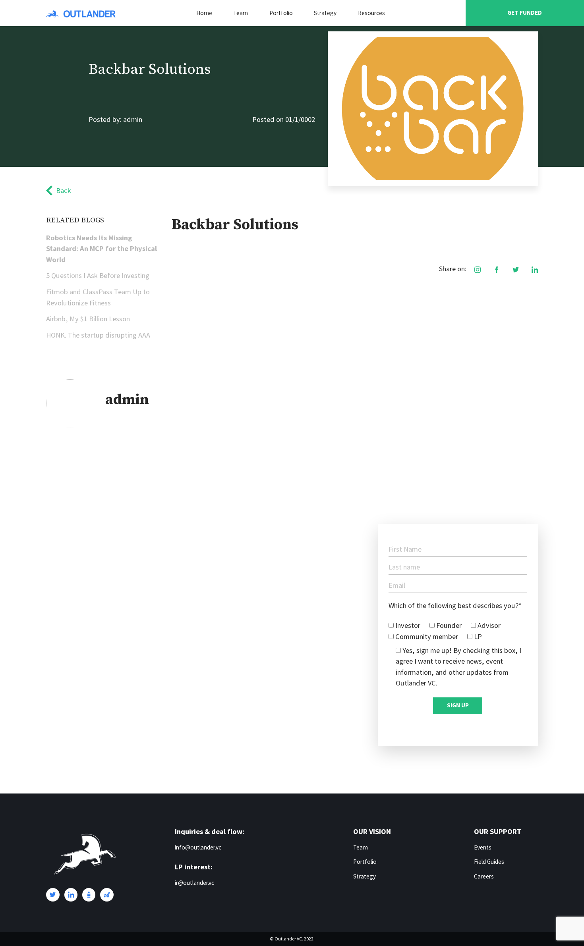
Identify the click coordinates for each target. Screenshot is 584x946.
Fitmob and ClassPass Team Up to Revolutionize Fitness (98, 297)
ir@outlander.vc (194, 882)
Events (482, 847)
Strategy (325, 13)
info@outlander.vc (198, 847)
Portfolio (281, 13)
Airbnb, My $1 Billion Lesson (88, 318)
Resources (371, 13)
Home (204, 13)
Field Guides (489, 861)
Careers (484, 876)
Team (240, 13)
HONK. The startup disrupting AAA (98, 335)
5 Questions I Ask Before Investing (97, 275)
